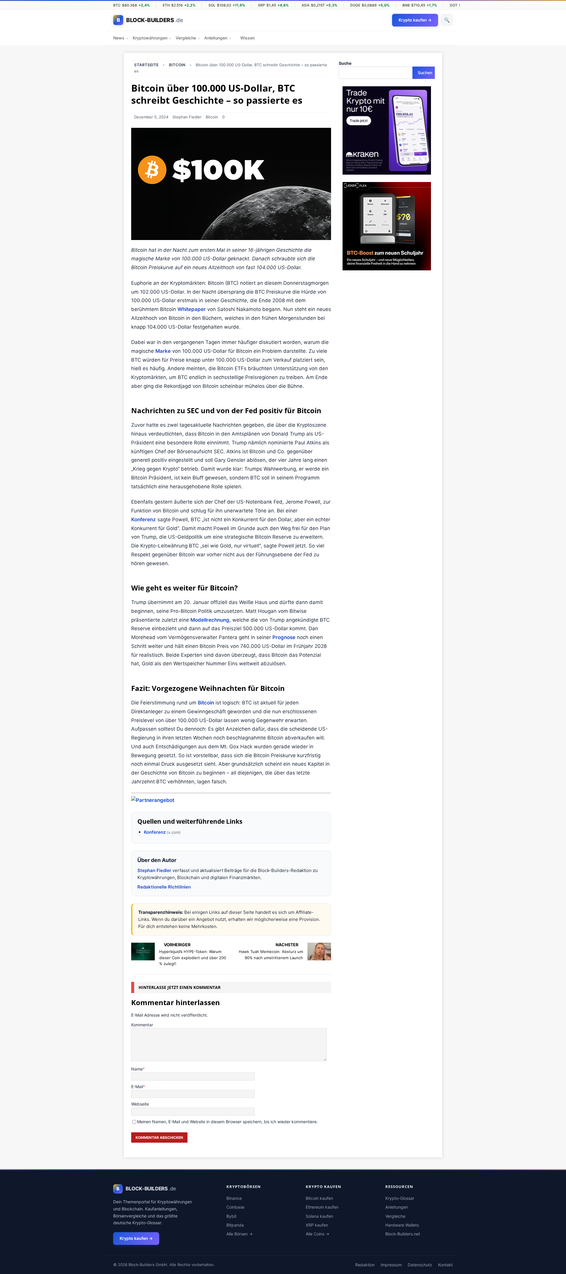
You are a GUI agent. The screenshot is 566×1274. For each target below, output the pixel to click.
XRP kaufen (317, 1224)
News (120, 37)
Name (137, 1068)
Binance (234, 1198)
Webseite (140, 1103)
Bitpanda (235, 1224)
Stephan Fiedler (187, 117)
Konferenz (143, 519)
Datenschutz (420, 1264)
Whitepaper (191, 309)
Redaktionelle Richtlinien (164, 887)
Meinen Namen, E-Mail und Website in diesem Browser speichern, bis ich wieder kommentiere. (227, 1121)
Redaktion (365, 1264)
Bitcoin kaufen (319, 1198)
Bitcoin (212, 117)
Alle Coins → (317, 1233)
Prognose (283, 637)
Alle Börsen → (239, 1233)
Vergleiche (188, 37)
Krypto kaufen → (136, 1238)
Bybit (231, 1216)
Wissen (247, 37)
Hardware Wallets (402, 1224)
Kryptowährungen (152, 37)
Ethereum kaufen (322, 1207)
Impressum (391, 1264)
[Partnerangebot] (152, 800)
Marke (163, 351)
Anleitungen (217, 37)
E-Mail (137, 1086)
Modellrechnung (209, 620)
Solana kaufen (319, 1216)
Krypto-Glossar (399, 1198)
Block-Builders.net (402, 1233)
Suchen (425, 72)
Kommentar (142, 1024)
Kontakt (445, 1264)
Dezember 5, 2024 (151, 117)
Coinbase (235, 1207)
